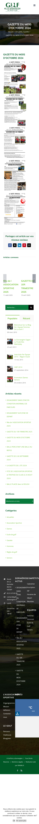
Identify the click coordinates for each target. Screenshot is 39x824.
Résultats (30, 601)
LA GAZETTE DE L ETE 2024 (17, 465)
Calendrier (31, 584)
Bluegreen (7, 738)
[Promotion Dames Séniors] (10, 378)
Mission (6, 706)
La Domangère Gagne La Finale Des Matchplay (22, 342)
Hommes (10, 546)
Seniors (9, 558)
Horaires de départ (31, 596)
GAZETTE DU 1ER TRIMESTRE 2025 (19, 432)
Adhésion (6, 710)
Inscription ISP (31, 589)
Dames (9, 529)
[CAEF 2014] (10, 368)
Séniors (30, 630)
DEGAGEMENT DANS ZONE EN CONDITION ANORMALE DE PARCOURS (18, 403)
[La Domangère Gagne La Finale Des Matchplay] (10, 340)
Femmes (30, 616)
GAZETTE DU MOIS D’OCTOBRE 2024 (19, 677)
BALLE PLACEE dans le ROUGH (18, 484)
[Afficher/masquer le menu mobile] (34, 5)
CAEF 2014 (18, 367)
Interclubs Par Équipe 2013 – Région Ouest (22, 355)
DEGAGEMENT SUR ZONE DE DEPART (19, 625)
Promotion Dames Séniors (21, 378)
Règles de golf (12, 552)
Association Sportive (14, 523)
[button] (4, 278)
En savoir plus (21, 820)
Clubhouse (7, 735)
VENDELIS (21, 765)
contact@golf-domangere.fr (9, 598)
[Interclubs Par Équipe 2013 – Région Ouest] (10, 355)
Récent (26, 318)
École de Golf (30, 624)
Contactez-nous (7, 715)
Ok (14, 820)
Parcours (6, 731)
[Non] (36, 815)
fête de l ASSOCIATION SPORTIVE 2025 (19, 643)
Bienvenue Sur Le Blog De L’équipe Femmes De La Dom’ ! (22, 327)
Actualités (10, 517)
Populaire (12, 318)
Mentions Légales (17, 762)
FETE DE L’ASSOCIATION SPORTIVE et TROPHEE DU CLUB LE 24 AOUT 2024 (19, 474)
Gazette (9, 540)
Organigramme (7, 703)
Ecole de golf (11, 534)
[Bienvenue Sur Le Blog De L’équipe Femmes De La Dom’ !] (10, 325)
